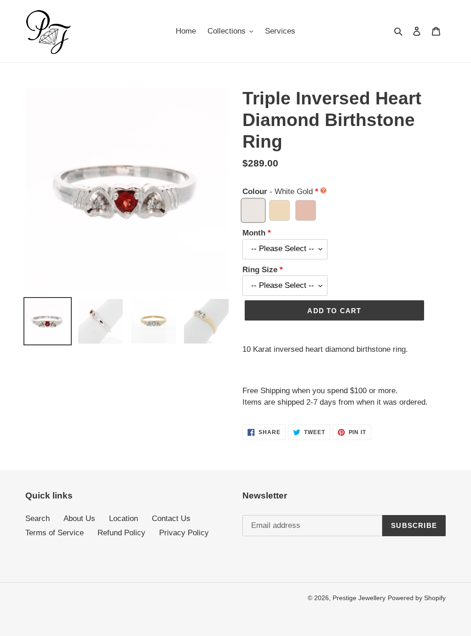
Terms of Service (54, 532)
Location (123, 518)
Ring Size (259, 269)
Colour (277, 191)
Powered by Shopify (417, 598)
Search (37, 518)
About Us (79, 518)
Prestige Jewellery (359, 598)
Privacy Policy (184, 532)
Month (253, 233)
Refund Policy (121, 532)
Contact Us (171, 518)
